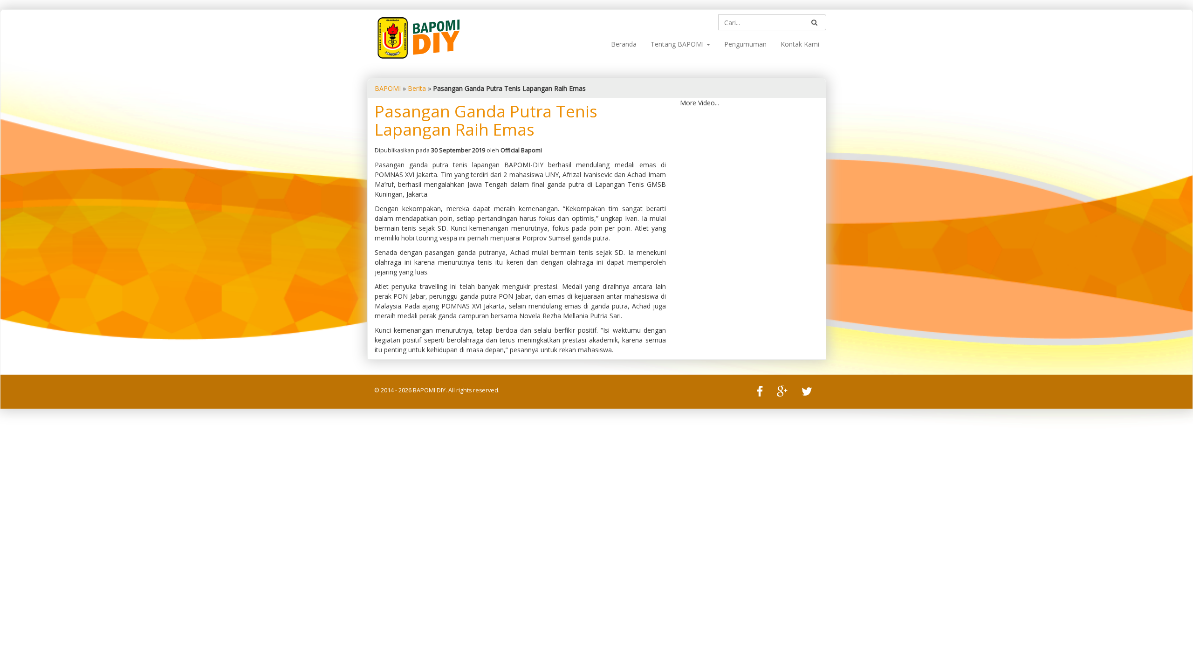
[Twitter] (807, 392)
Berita (417, 88)
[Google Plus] (782, 392)
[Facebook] (759, 392)
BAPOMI (388, 88)
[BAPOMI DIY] (418, 37)
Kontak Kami (800, 44)
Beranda (624, 44)
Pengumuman (745, 44)
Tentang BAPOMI (678, 44)
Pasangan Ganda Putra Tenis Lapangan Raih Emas (486, 120)
